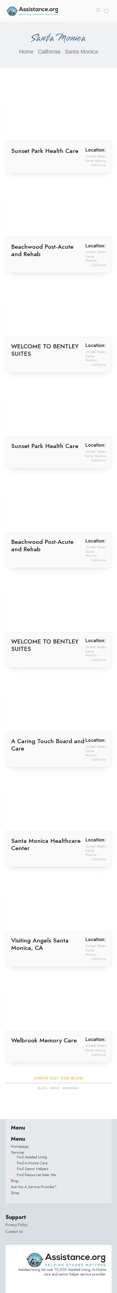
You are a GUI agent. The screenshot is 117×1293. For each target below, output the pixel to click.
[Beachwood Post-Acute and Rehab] (58, 210)
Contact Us (14, 1231)
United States (96, 156)
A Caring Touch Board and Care (47, 745)
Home (26, 52)
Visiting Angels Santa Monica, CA (40, 944)
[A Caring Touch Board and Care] (58, 705)
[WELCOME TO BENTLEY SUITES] (58, 310)
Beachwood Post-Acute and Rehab (42, 250)
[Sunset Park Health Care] (58, 114)
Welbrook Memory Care (44, 1040)
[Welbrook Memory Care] (58, 1004)
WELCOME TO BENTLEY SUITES (45, 350)
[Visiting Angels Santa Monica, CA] (58, 904)
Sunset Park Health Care (44, 150)
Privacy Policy (16, 1224)
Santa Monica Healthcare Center (46, 844)
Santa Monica (95, 161)
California (49, 52)
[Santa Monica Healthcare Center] (58, 804)
